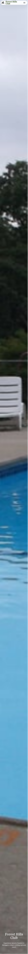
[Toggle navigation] (24, 2)
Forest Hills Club (11, 3)
